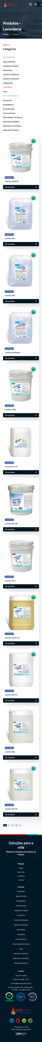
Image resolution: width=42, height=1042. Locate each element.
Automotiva (7, 70)
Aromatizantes (8, 109)
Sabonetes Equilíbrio (11, 121)
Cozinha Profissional (11, 74)
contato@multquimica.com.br (21, 983)
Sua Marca (21, 876)
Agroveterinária (9, 61)
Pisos (5, 91)
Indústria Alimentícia (11, 78)
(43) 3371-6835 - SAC (21, 979)
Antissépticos (8, 104)
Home (5, 34)
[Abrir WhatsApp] (37, 1037)
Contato (21, 880)
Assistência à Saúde (10, 66)
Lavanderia (7, 87)
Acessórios (7, 100)
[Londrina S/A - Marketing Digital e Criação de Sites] (21, 1034)
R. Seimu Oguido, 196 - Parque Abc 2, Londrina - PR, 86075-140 (21, 988)
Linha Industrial (9, 113)
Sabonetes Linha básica (12, 125)
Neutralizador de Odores (12, 117)
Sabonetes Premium (11, 130)
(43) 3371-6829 (21, 975)
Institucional (8, 83)
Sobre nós (21, 872)
